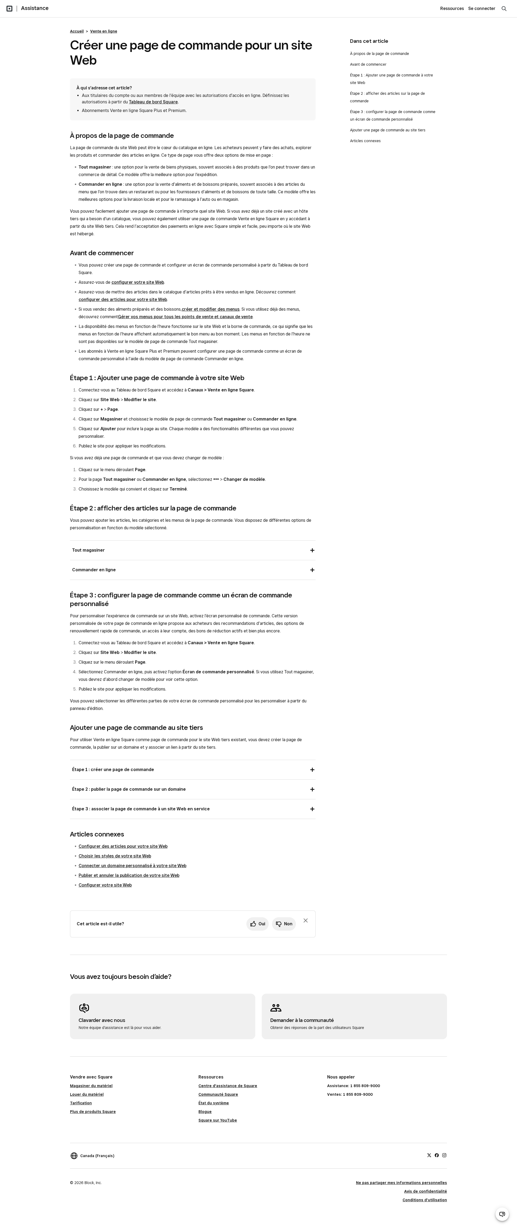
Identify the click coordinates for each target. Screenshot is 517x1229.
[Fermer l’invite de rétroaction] (305, 920)
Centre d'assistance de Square (227, 1086)
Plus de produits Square (93, 1111)
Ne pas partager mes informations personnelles (401, 1183)
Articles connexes (365, 141)
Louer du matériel (87, 1094)
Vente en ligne (103, 31)
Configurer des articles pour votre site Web (123, 846)
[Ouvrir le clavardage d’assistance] (502, 1214)
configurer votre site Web (137, 282)
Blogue (205, 1111)
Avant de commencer (368, 64)
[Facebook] (436, 1155)
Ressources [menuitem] (452, 8)
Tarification (81, 1103)
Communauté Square (218, 1094)
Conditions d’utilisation (425, 1200)
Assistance (34, 8)
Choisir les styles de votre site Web (115, 856)
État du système (213, 1103)
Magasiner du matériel (91, 1086)
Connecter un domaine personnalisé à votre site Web (132, 865)
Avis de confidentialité (425, 1191)
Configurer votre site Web (105, 885)
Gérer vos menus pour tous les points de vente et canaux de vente (185, 316)
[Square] (9, 9)
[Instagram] (444, 1155)
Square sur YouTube (217, 1120)
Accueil (77, 31)
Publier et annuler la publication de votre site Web (129, 875)
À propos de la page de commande (379, 53)
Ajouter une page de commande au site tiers (387, 130)
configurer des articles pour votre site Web (123, 299)
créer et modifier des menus (211, 309)
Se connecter (481, 8)
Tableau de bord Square (153, 101)
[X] (429, 1155)
